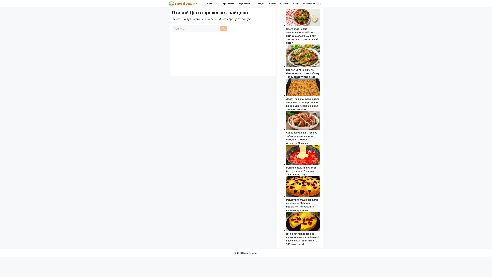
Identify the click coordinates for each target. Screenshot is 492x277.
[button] (320, 3)
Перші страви (228, 4)
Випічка (210, 4)
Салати (272, 4)
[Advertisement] (223, 55)
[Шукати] (223, 28)
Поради (295, 4)
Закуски (261, 4)
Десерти (284, 4)
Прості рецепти (186, 3)
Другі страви (244, 4)
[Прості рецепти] (171, 3)
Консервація (309, 4)
